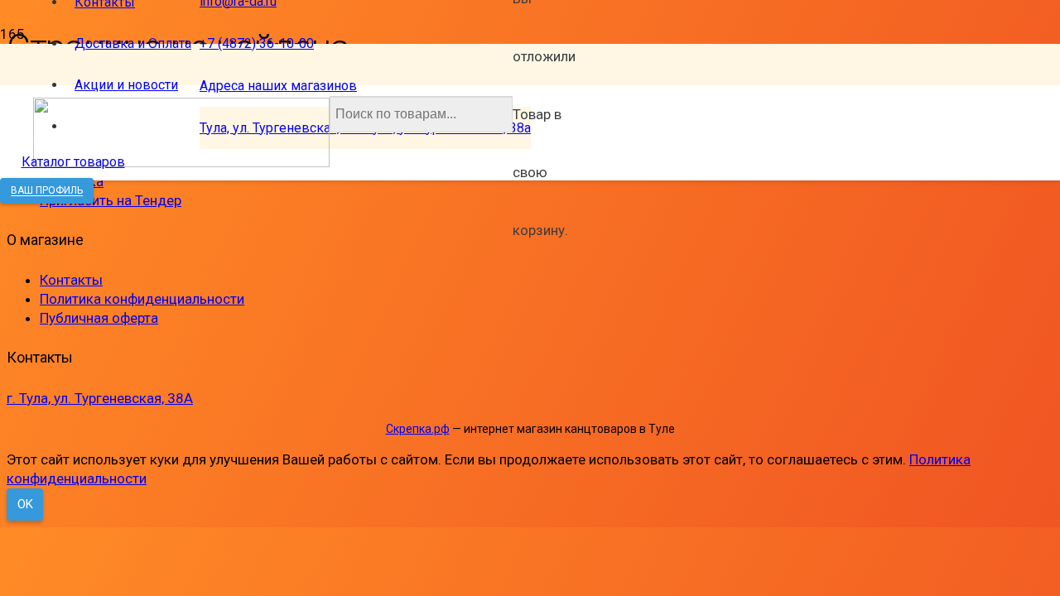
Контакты (71, 280)
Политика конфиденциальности (142, 299)
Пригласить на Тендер (110, 200)
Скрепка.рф (418, 428)
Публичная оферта (99, 318)
